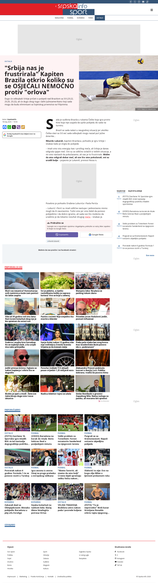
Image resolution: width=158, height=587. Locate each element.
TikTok (119, 565)
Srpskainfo (11, 119)
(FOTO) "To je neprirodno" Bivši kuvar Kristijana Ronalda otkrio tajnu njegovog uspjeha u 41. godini (96, 509)
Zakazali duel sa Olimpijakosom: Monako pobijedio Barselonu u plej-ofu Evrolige (17, 509)
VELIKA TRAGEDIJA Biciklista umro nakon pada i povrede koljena (69, 508)
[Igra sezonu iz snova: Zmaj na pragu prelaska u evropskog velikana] (44, 457)
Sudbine (46, 562)
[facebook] (130, 1)
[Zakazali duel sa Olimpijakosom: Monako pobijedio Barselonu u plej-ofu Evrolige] (17, 491)
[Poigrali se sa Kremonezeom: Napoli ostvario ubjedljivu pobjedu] (97, 422)
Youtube (120, 562)
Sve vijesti (11, 552)
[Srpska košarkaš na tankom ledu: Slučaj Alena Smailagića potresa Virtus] (44, 491)
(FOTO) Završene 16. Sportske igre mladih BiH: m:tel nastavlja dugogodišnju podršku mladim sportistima (16, 440)
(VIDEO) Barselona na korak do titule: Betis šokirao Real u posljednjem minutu (42, 440)
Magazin (46, 565)
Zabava (46, 558)
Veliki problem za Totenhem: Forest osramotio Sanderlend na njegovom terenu (69, 440)
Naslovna (59, 18)
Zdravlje (46, 555)
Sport (45, 552)
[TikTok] (147, 1)
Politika (10, 555)
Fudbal (70, 18)
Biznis (9, 565)
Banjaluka (82, 558)
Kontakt (51, 576)
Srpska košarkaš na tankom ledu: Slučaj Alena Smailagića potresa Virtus (41, 509)
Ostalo (100, 18)
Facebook (120, 552)
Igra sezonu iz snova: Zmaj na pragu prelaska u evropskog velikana (43, 473)
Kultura (45, 568)
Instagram (121, 558)
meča (88, 216)
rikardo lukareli (53, 241)
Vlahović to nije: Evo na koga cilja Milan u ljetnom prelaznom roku (97, 473)
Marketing (23, 576)
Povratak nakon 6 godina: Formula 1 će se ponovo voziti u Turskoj (17, 473)
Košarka (80, 18)
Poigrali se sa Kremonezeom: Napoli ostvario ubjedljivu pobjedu (96, 440)
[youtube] (143, 1)
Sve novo (150, 255)
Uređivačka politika (64, 576)
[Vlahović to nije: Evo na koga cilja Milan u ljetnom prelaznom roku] (97, 457)
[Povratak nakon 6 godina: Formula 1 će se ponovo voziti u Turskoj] (17, 457)
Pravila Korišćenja (37, 576)
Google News (98, 234)
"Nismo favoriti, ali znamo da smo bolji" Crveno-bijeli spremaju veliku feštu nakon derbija (69, 474)
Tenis (90, 18)
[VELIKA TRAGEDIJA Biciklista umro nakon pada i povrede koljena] (70, 491)
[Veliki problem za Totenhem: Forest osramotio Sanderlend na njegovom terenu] (70, 422)
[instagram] (139, 1)
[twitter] (134, 1)
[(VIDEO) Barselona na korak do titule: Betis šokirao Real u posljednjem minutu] (44, 422)
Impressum (11, 576)
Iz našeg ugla (84, 555)
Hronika (10, 568)
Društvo (10, 562)
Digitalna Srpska (85, 552)
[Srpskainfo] (63, 9)
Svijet (9, 558)
